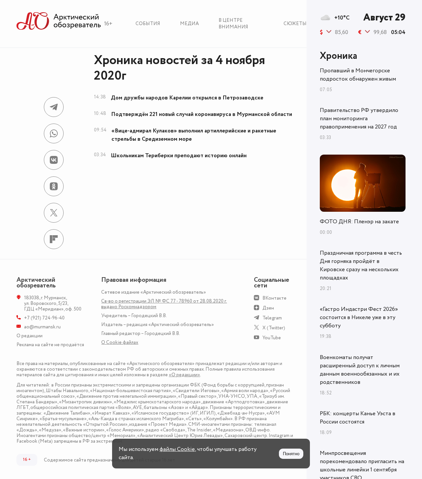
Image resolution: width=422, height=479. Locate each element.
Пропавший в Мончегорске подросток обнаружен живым (358, 75)
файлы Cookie (177, 449)
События (148, 23)
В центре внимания (233, 23)
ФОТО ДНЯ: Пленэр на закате (359, 222)
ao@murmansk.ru (42, 327)
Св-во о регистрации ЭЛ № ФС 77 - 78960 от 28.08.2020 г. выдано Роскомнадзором (164, 304)
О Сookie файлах (119, 342)
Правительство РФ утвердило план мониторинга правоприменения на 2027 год (359, 118)
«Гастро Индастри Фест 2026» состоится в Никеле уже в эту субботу (359, 317)
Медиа (189, 23)
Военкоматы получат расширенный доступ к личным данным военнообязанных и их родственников (360, 369)
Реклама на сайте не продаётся (50, 345)
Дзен (268, 308)
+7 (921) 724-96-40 (44, 318)
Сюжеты (295, 23)
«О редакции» (184, 374)
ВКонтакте (274, 298)
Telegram (272, 318)
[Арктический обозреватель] (58, 21)
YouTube (271, 338)
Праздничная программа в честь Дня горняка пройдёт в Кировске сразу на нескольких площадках (361, 265)
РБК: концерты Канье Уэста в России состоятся (357, 418)
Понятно (291, 453)
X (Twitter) (273, 328)
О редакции (29, 336)
